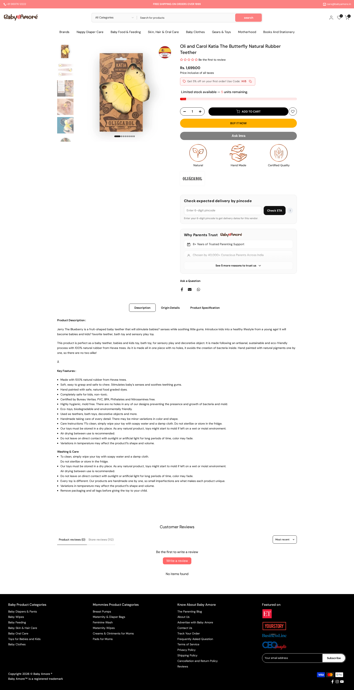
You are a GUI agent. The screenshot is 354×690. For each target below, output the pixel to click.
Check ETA (274, 210)
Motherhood (247, 32)
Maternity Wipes (104, 628)
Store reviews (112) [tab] (100, 539)
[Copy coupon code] (250, 81)
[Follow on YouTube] (342, 681)
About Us (183, 617)
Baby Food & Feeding (126, 32)
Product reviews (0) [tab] (72, 539)
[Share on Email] (190, 289)
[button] (189, 59)
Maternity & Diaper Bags (109, 617)
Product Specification (205, 308)
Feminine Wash (103, 622)
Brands (64, 32)
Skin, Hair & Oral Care (163, 32)
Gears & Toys (221, 32)
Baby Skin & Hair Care (22, 628)
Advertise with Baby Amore (195, 622)
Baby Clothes (195, 32)
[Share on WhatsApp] (198, 289)
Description (142, 308)
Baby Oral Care (18, 633)
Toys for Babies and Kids (24, 639)
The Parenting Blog (189, 611)
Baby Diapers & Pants (22, 611)
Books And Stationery (279, 32)
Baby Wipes (16, 617)
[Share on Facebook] (182, 289)
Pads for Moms (103, 639)
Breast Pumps (102, 611)
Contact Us (184, 628)
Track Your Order (188, 633)
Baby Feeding (17, 622)
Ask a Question (190, 281)
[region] (238, 251)
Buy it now (238, 123)
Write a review (177, 561)
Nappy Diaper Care (90, 32)
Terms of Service (188, 644)
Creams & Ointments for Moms (113, 633)
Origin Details (170, 308)
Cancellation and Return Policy (197, 661)
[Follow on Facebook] (332, 681)
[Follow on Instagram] (337, 681)
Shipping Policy (187, 655)
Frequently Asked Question (195, 639)
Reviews (182, 666)
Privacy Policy (186, 650)
